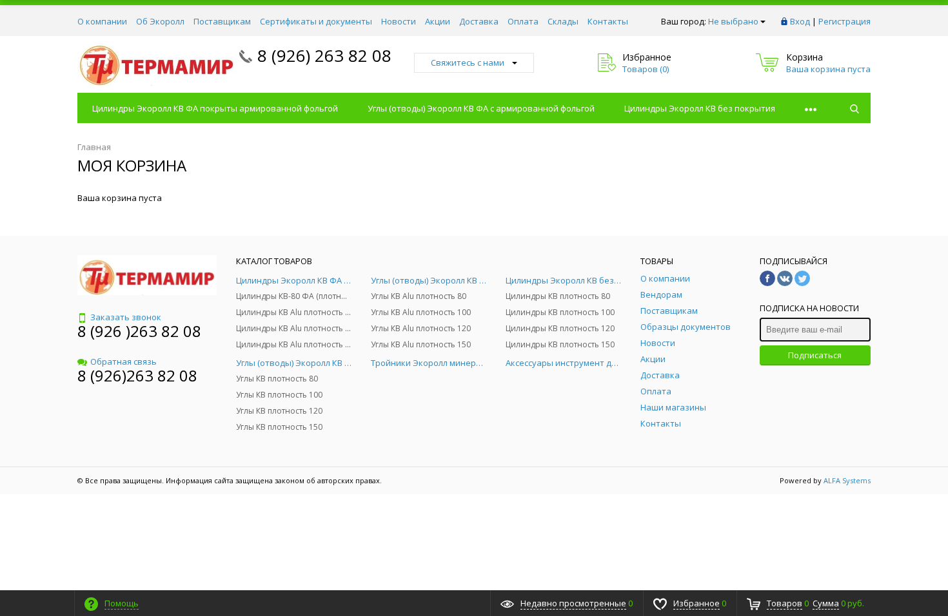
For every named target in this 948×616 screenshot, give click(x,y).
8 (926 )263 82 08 (139, 331)
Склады (563, 21)
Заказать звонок (125, 317)
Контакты (608, 21)
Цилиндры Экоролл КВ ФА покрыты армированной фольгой (215, 108)
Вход (800, 21)
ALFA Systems (847, 480)
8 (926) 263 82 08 (324, 55)
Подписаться (815, 355)
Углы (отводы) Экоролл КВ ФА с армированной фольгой (481, 108)
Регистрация (844, 21)
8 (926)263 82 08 (137, 375)
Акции (437, 21)
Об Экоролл (160, 21)
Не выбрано (733, 21)
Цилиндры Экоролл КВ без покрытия (699, 108)
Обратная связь (123, 361)
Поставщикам (222, 21)
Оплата (523, 21)
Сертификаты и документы (316, 21)
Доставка (479, 21)
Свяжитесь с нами (467, 62)
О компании (102, 21)
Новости (398, 21)
